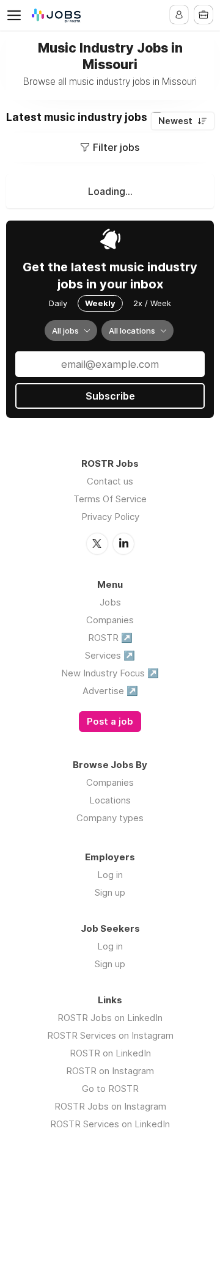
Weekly (100, 303)
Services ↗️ (110, 655)
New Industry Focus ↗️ (110, 673)
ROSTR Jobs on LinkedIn (110, 1017)
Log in (110, 874)
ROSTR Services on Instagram (110, 1035)
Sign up (110, 892)
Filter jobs (116, 147)
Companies (110, 620)
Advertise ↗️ (110, 691)
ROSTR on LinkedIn (110, 1053)
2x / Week (152, 303)
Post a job (110, 721)
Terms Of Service (110, 499)
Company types (110, 818)
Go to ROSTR (110, 1088)
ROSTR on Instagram (110, 1071)
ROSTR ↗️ (110, 637)
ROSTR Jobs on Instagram (110, 1106)
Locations (110, 800)
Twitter (97, 543)
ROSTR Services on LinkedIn (110, 1124)
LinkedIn (123, 543)
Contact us (110, 481)
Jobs (110, 602)
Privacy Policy (110, 516)
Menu (16, 15)
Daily (58, 303)
